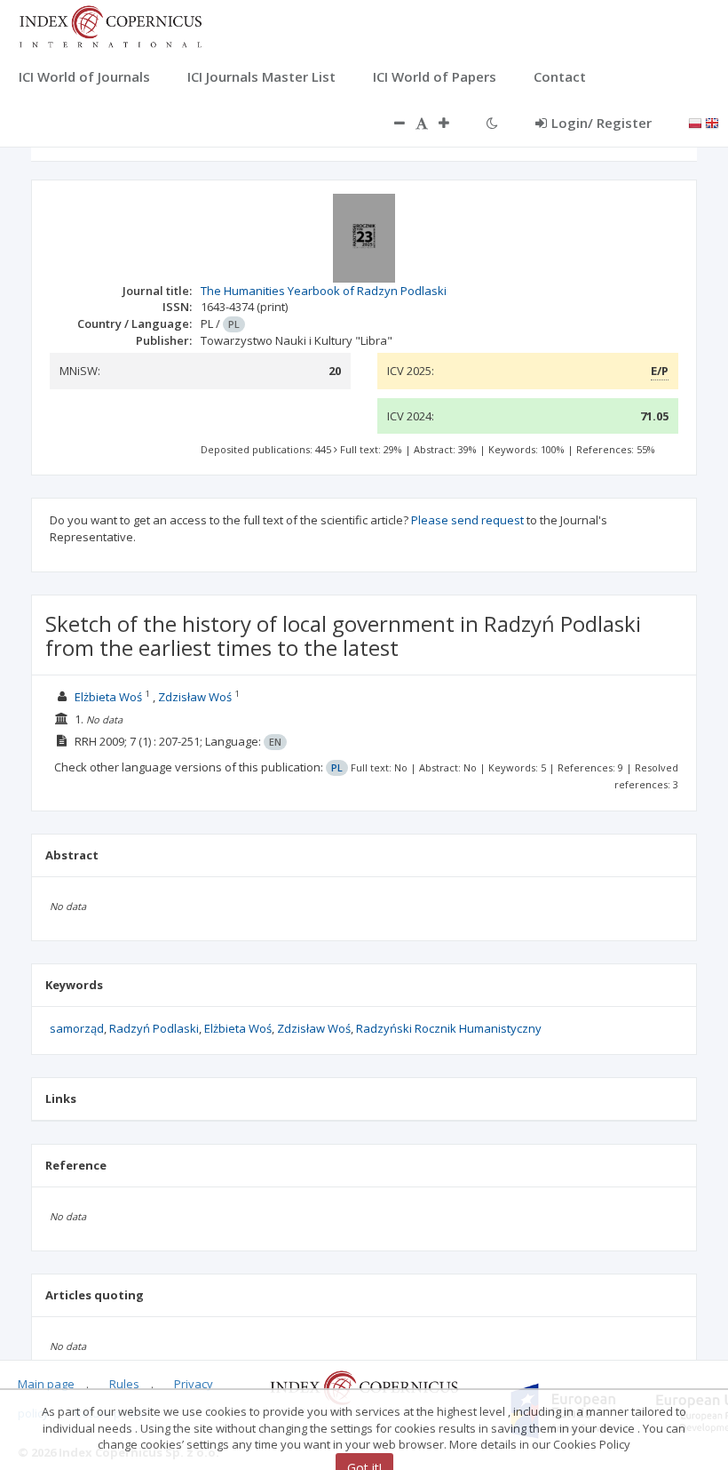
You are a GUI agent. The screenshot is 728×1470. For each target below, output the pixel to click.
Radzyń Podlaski (154, 1028)
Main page (46, 1384)
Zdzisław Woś (195, 697)
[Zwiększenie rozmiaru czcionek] (453, 123)
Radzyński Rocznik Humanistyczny (449, 1028)
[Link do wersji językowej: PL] (695, 122)
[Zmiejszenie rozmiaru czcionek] (391, 123)
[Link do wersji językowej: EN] (712, 122)
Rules (124, 1384)
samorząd (77, 1028)
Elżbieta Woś (108, 697)
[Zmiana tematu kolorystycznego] (492, 123)
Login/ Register (601, 123)
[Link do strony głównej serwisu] (110, 25)
